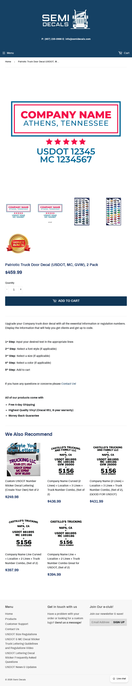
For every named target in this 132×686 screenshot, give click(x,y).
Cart (126, 53)
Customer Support (16, 623)
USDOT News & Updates (20, 667)
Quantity (9, 283)
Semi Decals (19, 679)
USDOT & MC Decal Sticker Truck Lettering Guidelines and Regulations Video (22, 643)
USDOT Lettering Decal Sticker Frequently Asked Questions (20, 657)
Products (10, 618)
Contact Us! (68, 383)
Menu (10, 53)
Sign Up (119, 622)
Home (8, 61)
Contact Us (12, 629)
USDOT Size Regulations (21, 634)
